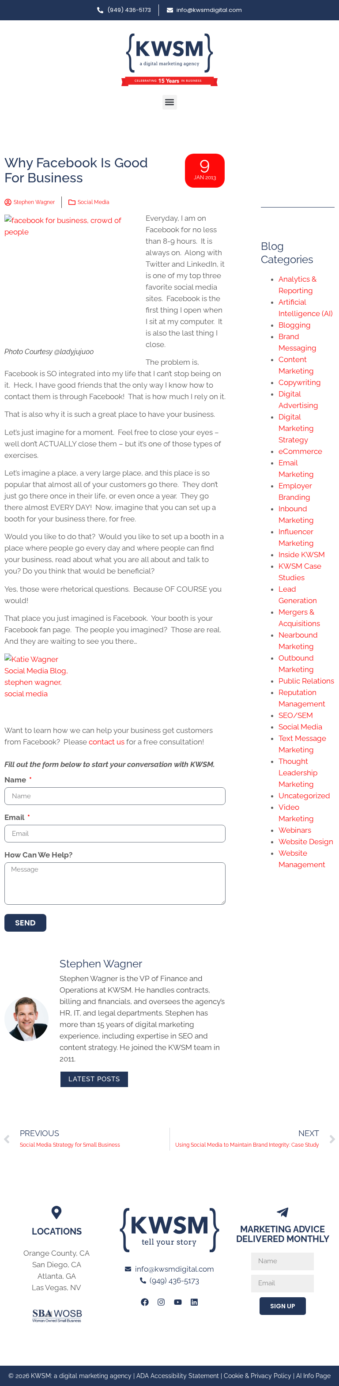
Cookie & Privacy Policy (257, 1375)
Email (15, 818)
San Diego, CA (56, 1264)
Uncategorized (304, 795)
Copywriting (300, 382)
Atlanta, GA (57, 1276)
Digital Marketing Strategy (296, 428)
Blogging (295, 325)
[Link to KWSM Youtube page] (178, 1302)
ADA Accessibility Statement (177, 1375)
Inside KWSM (302, 554)
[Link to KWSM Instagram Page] (161, 1302)
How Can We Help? (38, 855)
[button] (169, 102)
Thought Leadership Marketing (298, 773)
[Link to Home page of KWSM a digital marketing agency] (169, 60)
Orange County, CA (56, 1253)
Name (16, 780)
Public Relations (306, 680)
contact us (106, 741)
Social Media (93, 202)
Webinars (295, 830)
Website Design (306, 841)
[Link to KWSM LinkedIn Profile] (194, 1302)
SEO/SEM (296, 715)
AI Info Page (313, 1375)
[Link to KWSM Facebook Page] (145, 1302)
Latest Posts (94, 1079)
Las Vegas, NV (56, 1287)
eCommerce (300, 451)
